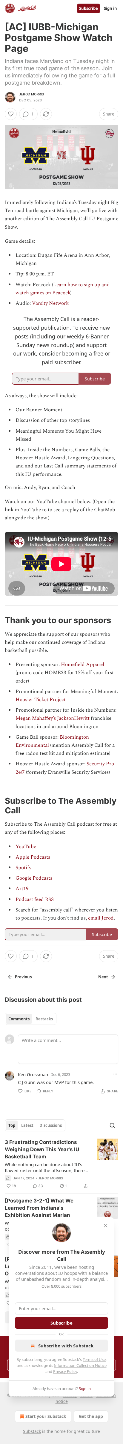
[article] (61, 1164)
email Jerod (101, 918)
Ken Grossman (33, 1074)
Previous (23, 977)
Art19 (22, 889)
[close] (105, 1225)
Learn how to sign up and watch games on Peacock (63, 289)
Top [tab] (11, 1125)
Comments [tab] (19, 1019)
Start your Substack (45, 1416)
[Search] (112, 1125)
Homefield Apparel (82, 664)
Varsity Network (50, 303)
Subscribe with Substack (65, 1346)
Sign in (110, 8)
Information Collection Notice (80, 1365)
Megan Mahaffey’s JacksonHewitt (53, 718)
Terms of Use (94, 1359)
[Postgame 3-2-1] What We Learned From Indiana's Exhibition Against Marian (39, 1208)
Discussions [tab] (50, 1125)
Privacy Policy (65, 1371)
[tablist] (30, 1019)
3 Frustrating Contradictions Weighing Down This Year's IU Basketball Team (42, 1149)
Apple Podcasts (33, 857)
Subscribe (88, 8)
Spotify (23, 868)
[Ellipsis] (115, 1074)
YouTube (26, 847)
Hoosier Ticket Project (41, 700)
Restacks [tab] (44, 1019)
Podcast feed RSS (35, 899)
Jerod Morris (31, 94)
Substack (32, 1431)
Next (103, 977)
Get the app (91, 1416)
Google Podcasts (34, 878)
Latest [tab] (27, 1125)
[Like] (11, 114)
